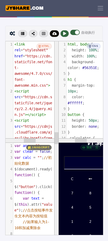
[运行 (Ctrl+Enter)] (65, 33)
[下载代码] (54, 33)
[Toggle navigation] (100, 8)
